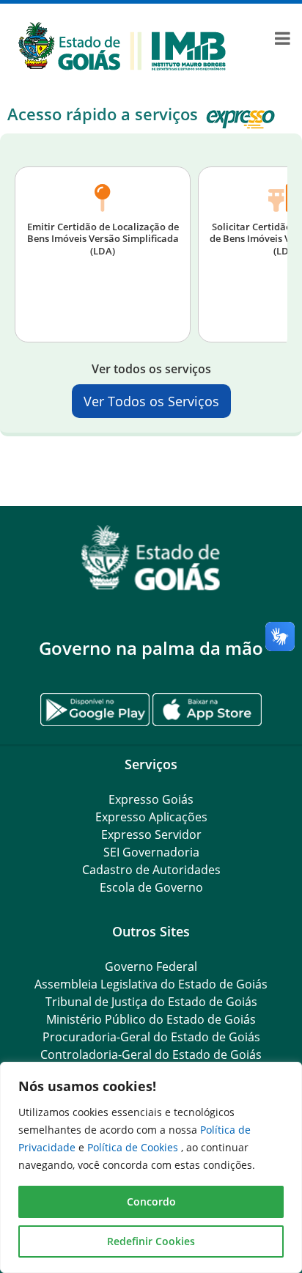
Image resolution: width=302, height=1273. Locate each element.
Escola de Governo (151, 887)
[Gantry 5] (151, 557)
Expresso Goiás (151, 799)
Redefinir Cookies (151, 1241)
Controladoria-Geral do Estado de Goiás (151, 1054)
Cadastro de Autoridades (151, 870)
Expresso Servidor (151, 834)
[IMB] (122, 45)
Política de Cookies (134, 1147)
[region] (151, 1167)
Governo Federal (151, 966)
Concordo (151, 1201)
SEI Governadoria (151, 852)
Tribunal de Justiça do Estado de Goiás (151, 1002)
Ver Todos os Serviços (151, 401)
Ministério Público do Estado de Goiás (151, 1019)
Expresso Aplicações (151, 817)
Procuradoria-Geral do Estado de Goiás (151, 1037)
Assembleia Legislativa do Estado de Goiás (151, 984)
